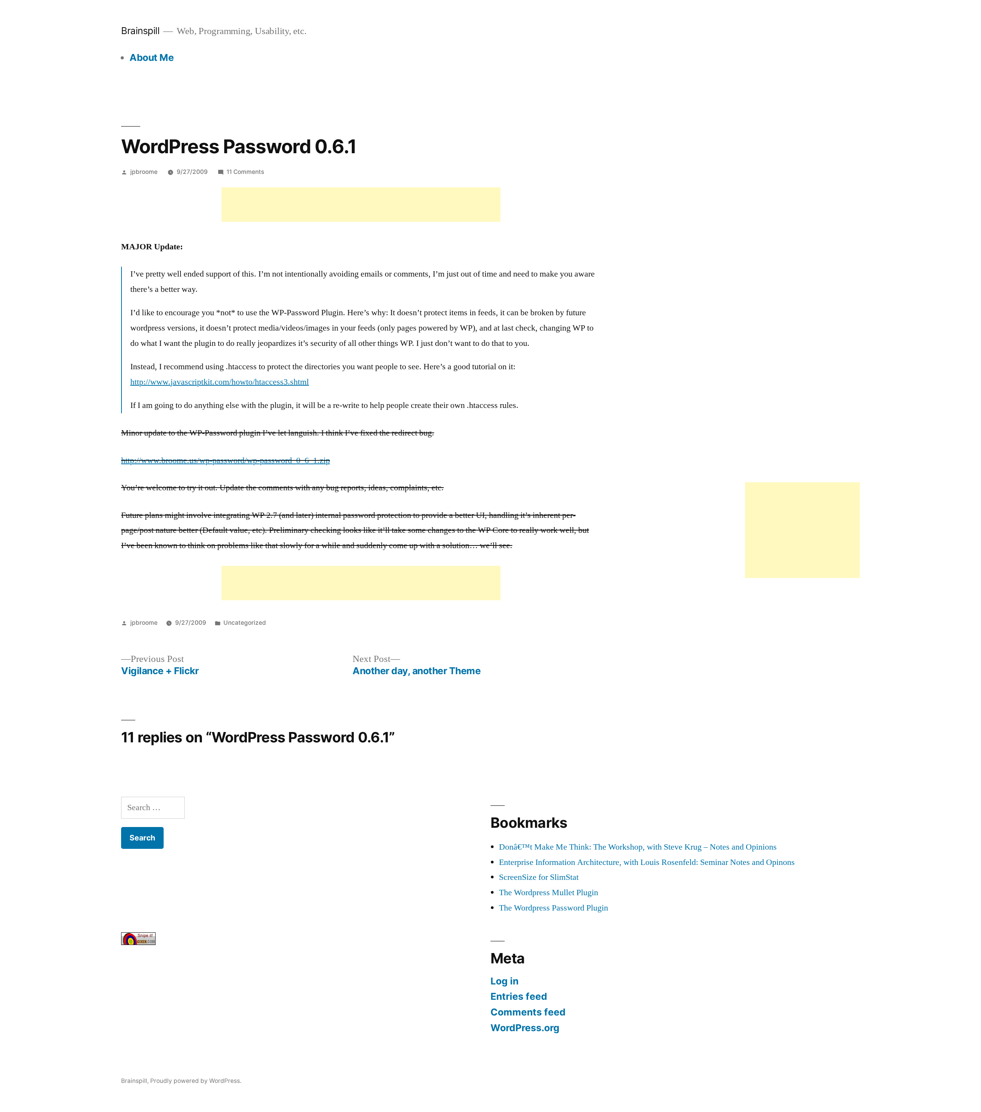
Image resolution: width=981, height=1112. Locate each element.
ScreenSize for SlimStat (539, 877)
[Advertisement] (360, 204)
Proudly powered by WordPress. (195, 1080)
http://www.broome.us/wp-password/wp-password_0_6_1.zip (225, 460)
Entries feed (518, 996)
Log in (504, 981)
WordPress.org (524, 1027)
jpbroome (143, 171)
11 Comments (245, 171)
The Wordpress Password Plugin (553, 907)
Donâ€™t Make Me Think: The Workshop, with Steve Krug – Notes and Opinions (638, 847)
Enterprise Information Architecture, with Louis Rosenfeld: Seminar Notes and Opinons (647, 862)
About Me (152, 57)
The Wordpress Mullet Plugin (548, 892)
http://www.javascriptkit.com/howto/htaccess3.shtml (219, 382)
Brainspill (140, 30)
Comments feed (528, 1012)
